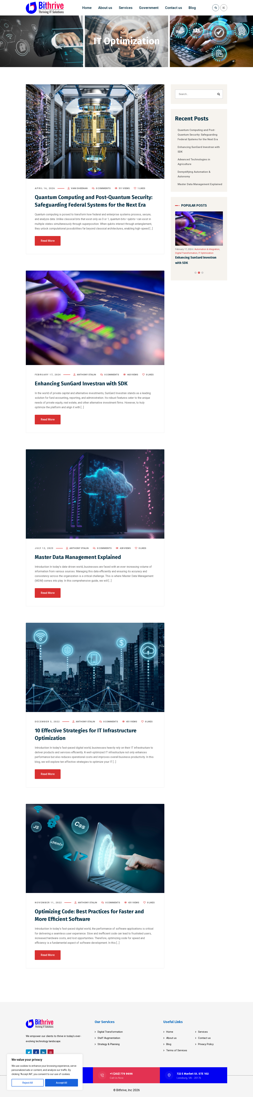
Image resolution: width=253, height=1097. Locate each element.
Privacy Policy (206, 1044)
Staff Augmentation (109, 1038)
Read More (48, 240)
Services (203, 1031)
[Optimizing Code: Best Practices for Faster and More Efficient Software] (95, 848)
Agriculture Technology (206, 249)
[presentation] (176, 272)
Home (169, 1031)
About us (171, 1038)
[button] (195, 273)
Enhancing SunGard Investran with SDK (81, 384)
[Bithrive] (45, 8)
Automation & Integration (187, 253)
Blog (168, 1044)
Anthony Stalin (86, 374)
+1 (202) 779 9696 (121, 1073)
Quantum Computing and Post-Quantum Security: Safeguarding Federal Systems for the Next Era (198, 135)
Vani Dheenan (79, 188)
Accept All (61, 1082)
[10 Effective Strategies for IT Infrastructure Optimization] (95, 667)
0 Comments (103, 188)
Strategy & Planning (109, 1044)
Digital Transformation (110, 1031)
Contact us (204, 1038)
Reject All (27, 1082)
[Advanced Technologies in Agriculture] (199, 228)
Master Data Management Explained (78, 557)
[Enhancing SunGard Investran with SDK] (95, 318)
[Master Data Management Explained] (95, 494)
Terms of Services (176, 1050)
